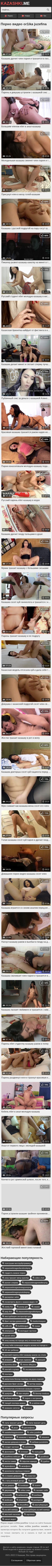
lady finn (8, 1311)
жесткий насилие (12, 1514)
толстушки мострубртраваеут (18, 1263)
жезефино (26, 1466)
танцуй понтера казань (15, 1403)
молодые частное (28, 1331)
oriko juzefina (35, 1432)
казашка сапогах (12, 1408)
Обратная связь (33, 1560)
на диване (9, 1485)
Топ (44, 16)
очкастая (31, 1476)
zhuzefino (9, 1505)
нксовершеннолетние (35, 1369)
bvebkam (24, 1485)
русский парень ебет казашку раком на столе (25, 1355)
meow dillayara (29, 1364)
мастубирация (41, 1505)
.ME (15, 3)
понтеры (8, 1374)
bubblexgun (23, 1326)
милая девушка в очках (15, 1442)
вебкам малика (11, 1398)
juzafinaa (45, 1456)
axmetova (29, 1447)
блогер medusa (42, 1393)
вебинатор (23, 1495)
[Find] (48, 9)
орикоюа (9, 1437)
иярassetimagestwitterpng (35, 1282)
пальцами (38, 1452)
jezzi (16, 1428)
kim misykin (24, 1393)
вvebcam (9, 1500)
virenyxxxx (9, 1331)
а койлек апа (38, 1403)
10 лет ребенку (11, 1350)
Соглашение (17, 1560)
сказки (37, 1307)
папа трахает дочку (13, 1423)
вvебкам (38, 1495)
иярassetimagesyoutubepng (17, 1292)
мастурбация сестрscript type (18, 1316)
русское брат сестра (14, 1384)
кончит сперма (11, 1282)
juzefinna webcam (13, 1456)
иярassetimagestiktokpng (29, 1311)
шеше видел (10, 1519)
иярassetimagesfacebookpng (18, 1268)
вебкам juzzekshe (40, 1442)
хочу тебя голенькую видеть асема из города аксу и (28, 1345)
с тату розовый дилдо (14, 1481)
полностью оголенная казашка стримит (22, 1389)
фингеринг (9, 1452)
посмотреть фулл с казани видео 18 (21, 1302)
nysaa (37, 1326)
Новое (27, 16)
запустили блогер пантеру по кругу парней (24, 1379)
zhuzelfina (24, 1505)
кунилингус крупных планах (17, 1471)
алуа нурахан (25, 1360)
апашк (29, 1408)
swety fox (9, 1307)
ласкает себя (42, 1490)
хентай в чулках (12, 1369)
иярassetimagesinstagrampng (18, 1287)
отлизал (24, 1452)
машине (45, 1437)
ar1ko (33, 1481)
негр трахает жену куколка (17, 1278)
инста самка (10, 1461)
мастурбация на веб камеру (37, 1509)
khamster (23, 1500)
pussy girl (23, 1307)
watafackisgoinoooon (14, 1432)
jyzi (6, 1428)
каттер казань (36, 1384)
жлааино (9, 1360)
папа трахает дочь (37, 1423)
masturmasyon (39, 1321)
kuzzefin (8, 1495)
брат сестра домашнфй (15, 1321)
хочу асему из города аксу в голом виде (23, 1340)
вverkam (30, 1456)
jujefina (46, 1461)
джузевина (9, 1490)
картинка (30, 1514)
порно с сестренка (33, 1398)
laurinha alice (10, 1364)
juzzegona (38, 1500)
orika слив (25, 1490)
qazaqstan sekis (12, 1297)
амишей (41, 1360)
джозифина (29, 1428)
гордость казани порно (15, 1273)
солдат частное (12, 1447)
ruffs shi (8, 1326)
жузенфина (10, 1466)
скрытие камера (29, 1461)
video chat (39, 1278)
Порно (10, 16)
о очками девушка (13, 1476)
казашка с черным (27, 1437)
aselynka (8, 1393)
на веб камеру (11, 1509)
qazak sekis (10, 1336)
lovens (37, 1485)
